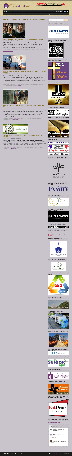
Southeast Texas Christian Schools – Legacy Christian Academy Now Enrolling (22, 136)
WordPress (56, 453)
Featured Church (8, 14)
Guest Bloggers (47, 14)
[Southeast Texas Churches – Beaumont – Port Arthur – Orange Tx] (16, 8)
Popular (55, 426)
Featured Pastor (28, 14)
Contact (55, 14)
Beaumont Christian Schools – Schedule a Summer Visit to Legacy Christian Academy (24, 72)
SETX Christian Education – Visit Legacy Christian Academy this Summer (23, 39)
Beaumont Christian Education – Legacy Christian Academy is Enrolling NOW (23, 106)
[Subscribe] (64, 11)
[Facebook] (67, 11)
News (40, 14)
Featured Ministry (18, 14)
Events (35, 14)
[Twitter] (66, 11)
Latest (50, 426)
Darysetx (19, 40)
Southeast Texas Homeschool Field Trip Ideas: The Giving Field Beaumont (58, 441)
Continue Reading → (8, 51)
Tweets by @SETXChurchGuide (54, 422)
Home (5, 11)
